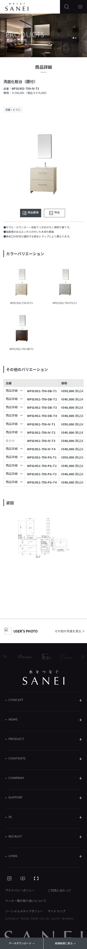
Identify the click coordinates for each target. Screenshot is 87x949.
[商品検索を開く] (66, 7)
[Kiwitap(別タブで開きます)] (64, 656)
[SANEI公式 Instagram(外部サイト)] (9, 878)
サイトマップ (56, 911)
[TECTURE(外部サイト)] (36, 878)
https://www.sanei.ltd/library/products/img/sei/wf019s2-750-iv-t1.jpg (21, 282)
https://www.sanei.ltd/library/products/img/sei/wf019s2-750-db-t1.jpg (21, 328)
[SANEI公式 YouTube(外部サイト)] (23, 878)
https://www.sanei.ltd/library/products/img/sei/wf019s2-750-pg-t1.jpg (65, 282)
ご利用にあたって (59, 890)
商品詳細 (12, 390)
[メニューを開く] (80, 7)
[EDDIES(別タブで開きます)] (22, 656)
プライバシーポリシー (20, 890)
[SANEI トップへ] (43, 677)
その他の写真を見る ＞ (70, 631)
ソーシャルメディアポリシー (24, 911)
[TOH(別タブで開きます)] (44, 656)
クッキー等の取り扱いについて (25, 901)
